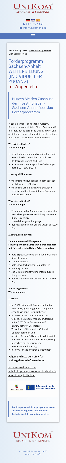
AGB (45, 451)
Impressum (24, 451)
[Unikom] (33, 8)
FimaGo (38, 454)
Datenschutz (36, 451)
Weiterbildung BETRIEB (40, 50)
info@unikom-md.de (35, 27)
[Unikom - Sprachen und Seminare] (33, 437)
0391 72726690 (34, 24)
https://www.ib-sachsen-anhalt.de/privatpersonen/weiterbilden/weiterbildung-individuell (32, 371)
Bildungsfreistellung (18, 53)
